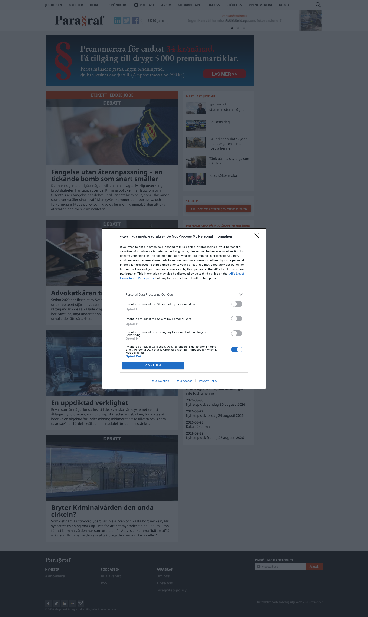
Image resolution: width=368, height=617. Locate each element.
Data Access (184, 380)
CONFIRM (153, 365)
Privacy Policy (208, 380)
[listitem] (184, 294)
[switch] (236, 304)
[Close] (258, 237)
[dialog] (184, 308)
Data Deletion (160, 380)
